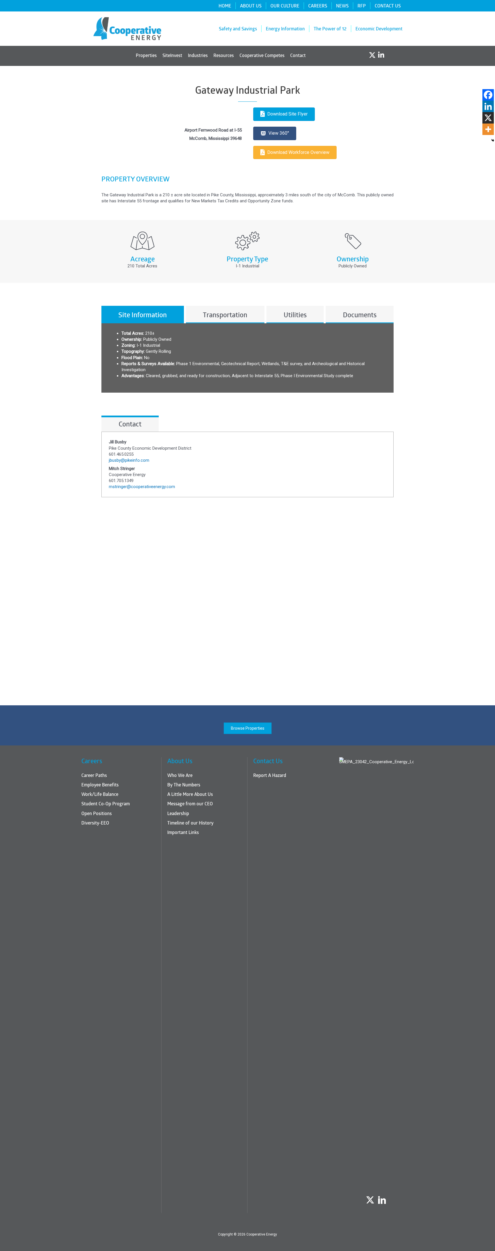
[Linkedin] (488, 106)
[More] (488, 129)
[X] (488, 118)
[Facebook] (488, 95)
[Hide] (492, 140)
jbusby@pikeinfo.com (129, 460)
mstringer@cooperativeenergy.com (142, 486)
